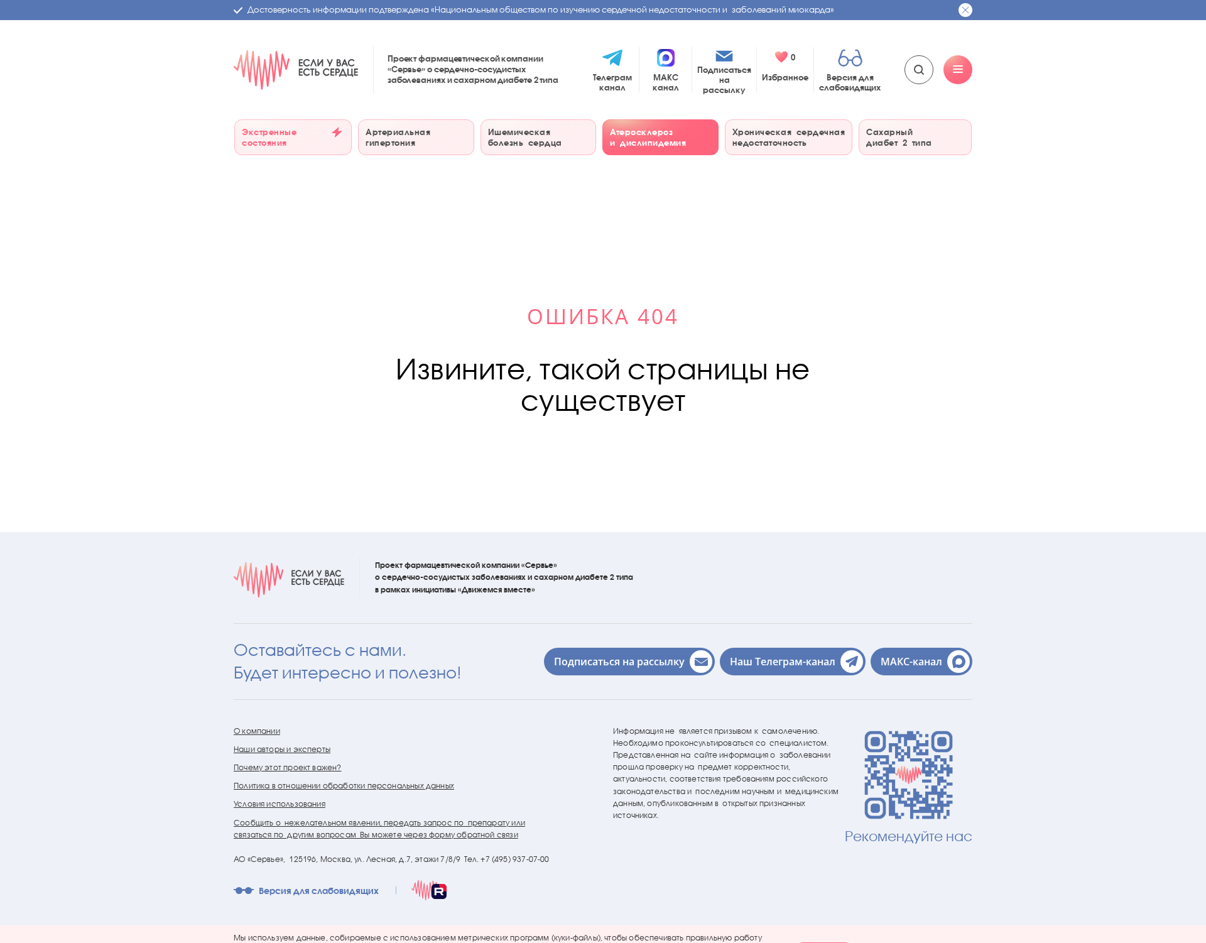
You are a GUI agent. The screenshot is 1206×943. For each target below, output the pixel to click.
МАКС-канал (911, 661)
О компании (257, 731)
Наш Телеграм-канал (782, 661)
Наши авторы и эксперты (282, 749)
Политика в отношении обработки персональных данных (344, 785)
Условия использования (279, 804)
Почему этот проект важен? (288, 767)
